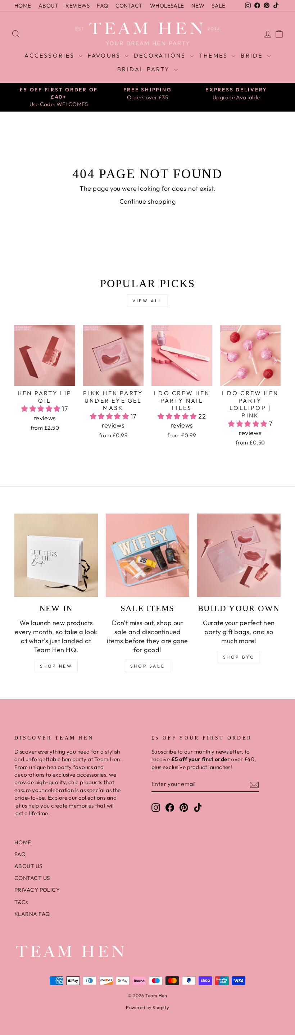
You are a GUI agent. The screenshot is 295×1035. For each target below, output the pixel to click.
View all (147, 300)
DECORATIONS (161, 55)
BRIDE (253, 55)
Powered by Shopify (147, 1007)
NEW (197, 5)
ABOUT (48, 5)
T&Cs (21, 902)
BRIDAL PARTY (144, 69)
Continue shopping (147, 201)
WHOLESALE (167, 5)
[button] (41, 408)
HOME (22, 5)
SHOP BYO (239, 657)
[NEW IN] (56, 555)
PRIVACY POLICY (37, 889)
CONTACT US (32, 877)
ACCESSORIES (50, 55)
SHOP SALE (147, 666)
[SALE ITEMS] (147, 555)
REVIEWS (77, 5)
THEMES (214, 55)
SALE (218, 5)
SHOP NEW (56, 666)
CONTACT (129, 5)
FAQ (102, 5)
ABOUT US (28, 866)
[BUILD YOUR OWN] (239, 555)
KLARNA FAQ (32, 913)
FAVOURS (105, 55)
